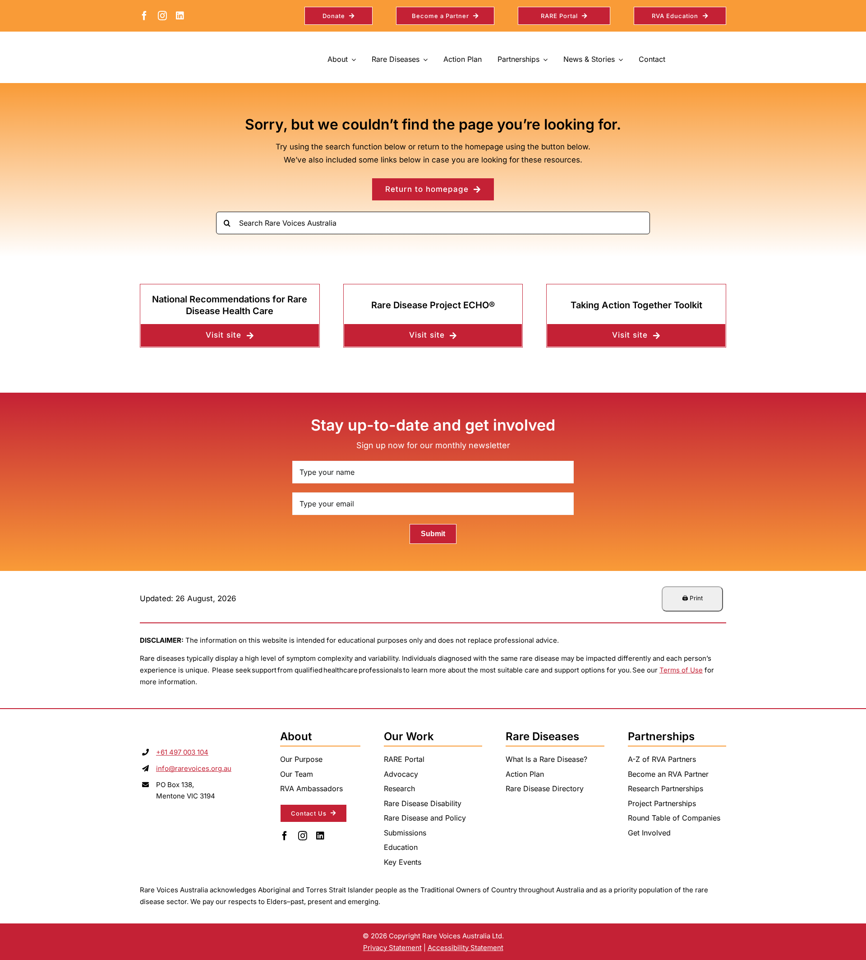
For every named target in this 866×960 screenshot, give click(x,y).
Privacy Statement (392, 947)
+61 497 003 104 (182, 752)
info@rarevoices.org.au (193, 768)
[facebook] (144, 15)
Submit (433, 534)
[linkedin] (180, 15)
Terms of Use (681, 670)
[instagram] (162, 15)
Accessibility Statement (465, 947)
